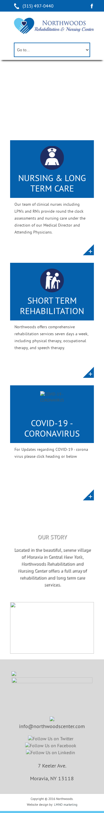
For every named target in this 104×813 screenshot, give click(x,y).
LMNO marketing (65, 805)
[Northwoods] (53, 26)
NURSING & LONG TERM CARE (52, 183)
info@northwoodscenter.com (52, 726)
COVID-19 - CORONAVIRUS (52, 428)
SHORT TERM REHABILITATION (52, 305)
